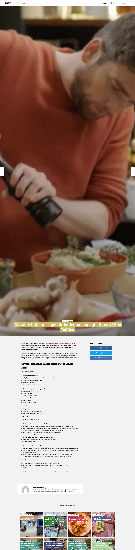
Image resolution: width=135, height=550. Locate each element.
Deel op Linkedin (102, 358)
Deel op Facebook (102, 348)
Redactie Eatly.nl (38, 487)
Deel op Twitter (102, 353)
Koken (73, 505)
